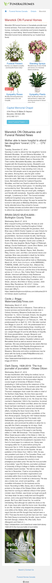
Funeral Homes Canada (26, 577)
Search (21, 569)
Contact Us (29, 569)
